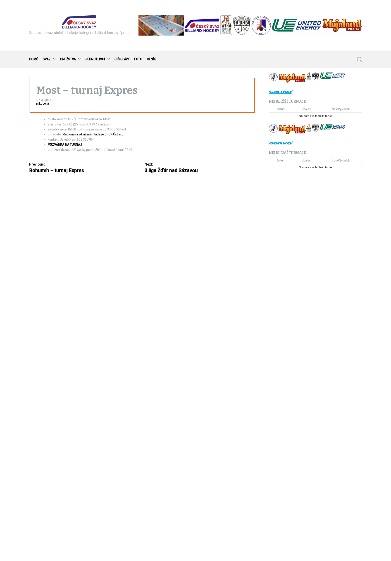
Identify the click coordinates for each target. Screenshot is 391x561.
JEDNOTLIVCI (95, 59)
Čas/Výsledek (341, 109)
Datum (281, 109)
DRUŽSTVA (68, 59)
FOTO (138, 59)
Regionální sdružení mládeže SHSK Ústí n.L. (93, 134)
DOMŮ (33, 59)
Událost (307, 109)
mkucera (42, 103)
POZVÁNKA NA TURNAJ (65, 144)
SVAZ (47, 59)
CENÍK (151, 59)
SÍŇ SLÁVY (122, 59)
